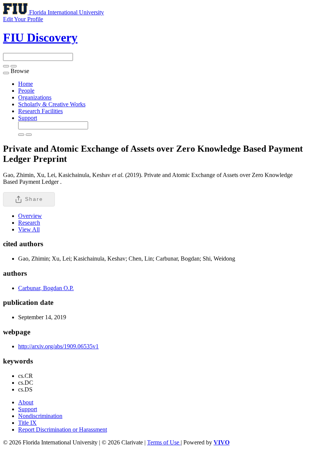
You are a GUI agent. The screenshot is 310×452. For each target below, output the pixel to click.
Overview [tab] (30, 216)
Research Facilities (40, 111)
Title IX (27, 422)
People (26, 90)
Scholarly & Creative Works (51, 104)
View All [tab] (29, 229)
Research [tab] (29, 222)
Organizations (34, 97)
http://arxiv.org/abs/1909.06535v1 (58, 346)
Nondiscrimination (40, 416)
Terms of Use (164, 442)
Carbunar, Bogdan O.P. (46, 288)
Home (25, 84)
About (25, 402)
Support (27, 118)
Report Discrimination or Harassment (62, 429)
